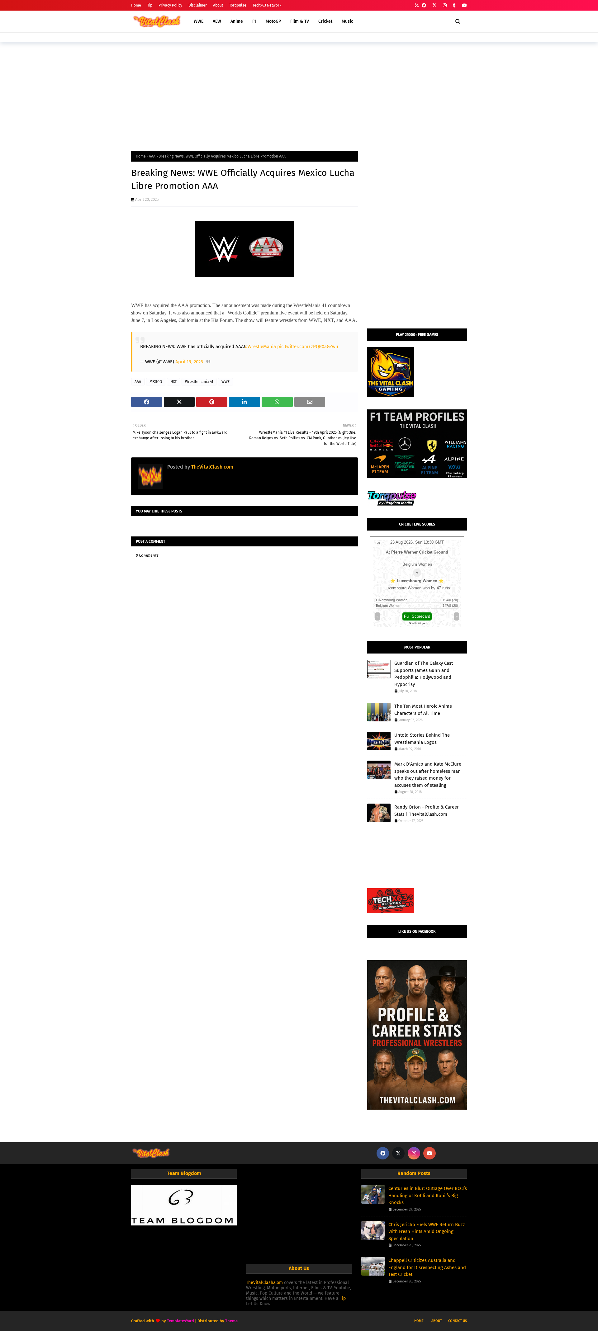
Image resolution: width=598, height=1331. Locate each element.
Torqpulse (237, 5)
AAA (152, 156)
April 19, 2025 (189, 362)
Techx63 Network (267, 5)
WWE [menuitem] (198, 21)
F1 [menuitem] (254, 21)
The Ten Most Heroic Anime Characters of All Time (423, 709)
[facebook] (424, 5)
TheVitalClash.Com (264, 1282)
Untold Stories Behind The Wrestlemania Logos (422, 738)
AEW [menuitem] (217, 21)
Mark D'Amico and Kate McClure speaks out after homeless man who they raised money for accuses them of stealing (427, 774)
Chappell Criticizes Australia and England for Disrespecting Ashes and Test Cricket (427, 1267)
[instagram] (444, 5)
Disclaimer (197, 5)
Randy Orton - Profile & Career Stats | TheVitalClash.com (426, 810)
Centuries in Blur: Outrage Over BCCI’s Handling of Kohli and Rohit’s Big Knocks (427, 1195)
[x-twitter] (434, 5)
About (218, 5)
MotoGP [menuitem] (273, 21)
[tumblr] (454, 5)
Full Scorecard (417, 616)
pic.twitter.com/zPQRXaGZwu (307, 346)
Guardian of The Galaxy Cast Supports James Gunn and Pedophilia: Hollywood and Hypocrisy (423, 673)
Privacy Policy (170, 5)
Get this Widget (417, 623)
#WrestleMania (260, 346)
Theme (231, 1321)
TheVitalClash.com (211, 467)
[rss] (416, 5)
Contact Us (457, 1321)
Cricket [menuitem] (325, 21)
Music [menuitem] (347, 21)
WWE (225, 382)
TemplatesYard (180, 1321)
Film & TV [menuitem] (299, 21)
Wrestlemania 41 (199, 382)
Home (136, 5)
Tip (149, 5)
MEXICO (156, 382)
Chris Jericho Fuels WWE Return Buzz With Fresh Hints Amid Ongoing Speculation (426, 1231)
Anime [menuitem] (236, 21)
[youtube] (463, 5)
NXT (173, 382)
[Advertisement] (299, 95)
